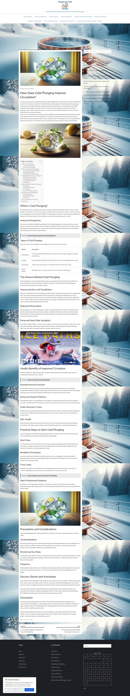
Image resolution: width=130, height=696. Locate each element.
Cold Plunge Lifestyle (67, 21)
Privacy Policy (22, 664)
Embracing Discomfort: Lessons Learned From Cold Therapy (97, 77)
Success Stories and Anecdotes (30, 199)
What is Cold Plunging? (28, 164)
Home (20, 651)
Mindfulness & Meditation (83, 16)
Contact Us (22, 657)
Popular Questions (50, 21)
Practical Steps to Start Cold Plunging (31, 184)
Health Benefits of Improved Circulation (32, 176)
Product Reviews (100, 16)
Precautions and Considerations (30, 192)
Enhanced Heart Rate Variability (32, 174)
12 (93, 670)
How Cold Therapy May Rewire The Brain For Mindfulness (96, 66)
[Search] (86, 54)
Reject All (19, 689)
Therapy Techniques (34, 21)
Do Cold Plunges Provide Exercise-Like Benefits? (97, 92)
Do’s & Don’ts (53, 16)
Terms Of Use (22, 667)
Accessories (28, 16)
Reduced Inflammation (30, 172)
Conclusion (24, 201)
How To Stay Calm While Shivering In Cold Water (97, 95)
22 (105, 674)
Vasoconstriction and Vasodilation (32, 171)
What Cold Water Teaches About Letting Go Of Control (96, 82)
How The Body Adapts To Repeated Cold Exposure (97, 98)
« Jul (84, 688)
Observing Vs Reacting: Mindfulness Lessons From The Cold (97, 103)
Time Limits (27, 189)
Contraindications (28, 194)
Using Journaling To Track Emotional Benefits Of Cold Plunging (97, 88)
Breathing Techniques (29, 187)
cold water (76, 104)
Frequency (27, 197)
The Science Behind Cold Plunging (30, 169)
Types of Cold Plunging (30, 167)
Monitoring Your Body (29, 196)
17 (85, 674)
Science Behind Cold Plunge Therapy (89, 21)
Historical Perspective (30, 165)
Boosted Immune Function (30, 177)
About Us (21, 654)
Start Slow (27, 186)
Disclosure (22, 661)
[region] (19, 685)
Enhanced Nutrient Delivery (31, 179)
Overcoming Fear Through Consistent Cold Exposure (95, 72)
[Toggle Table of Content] (40, 161)
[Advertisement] (65, 34)
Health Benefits (66, 16)
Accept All (29, 689)
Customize (10, 689)
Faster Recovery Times (30, 180)
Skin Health (27, 182)
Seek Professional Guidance (31, 191)
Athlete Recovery (41, 16)
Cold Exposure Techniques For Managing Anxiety (97, 62)
